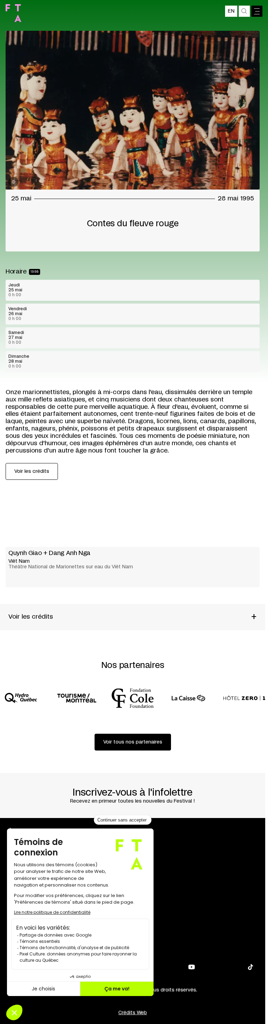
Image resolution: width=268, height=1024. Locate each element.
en (231, 11)
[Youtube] (192, 966)
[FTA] (13, 13)
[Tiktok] (250, 966)
